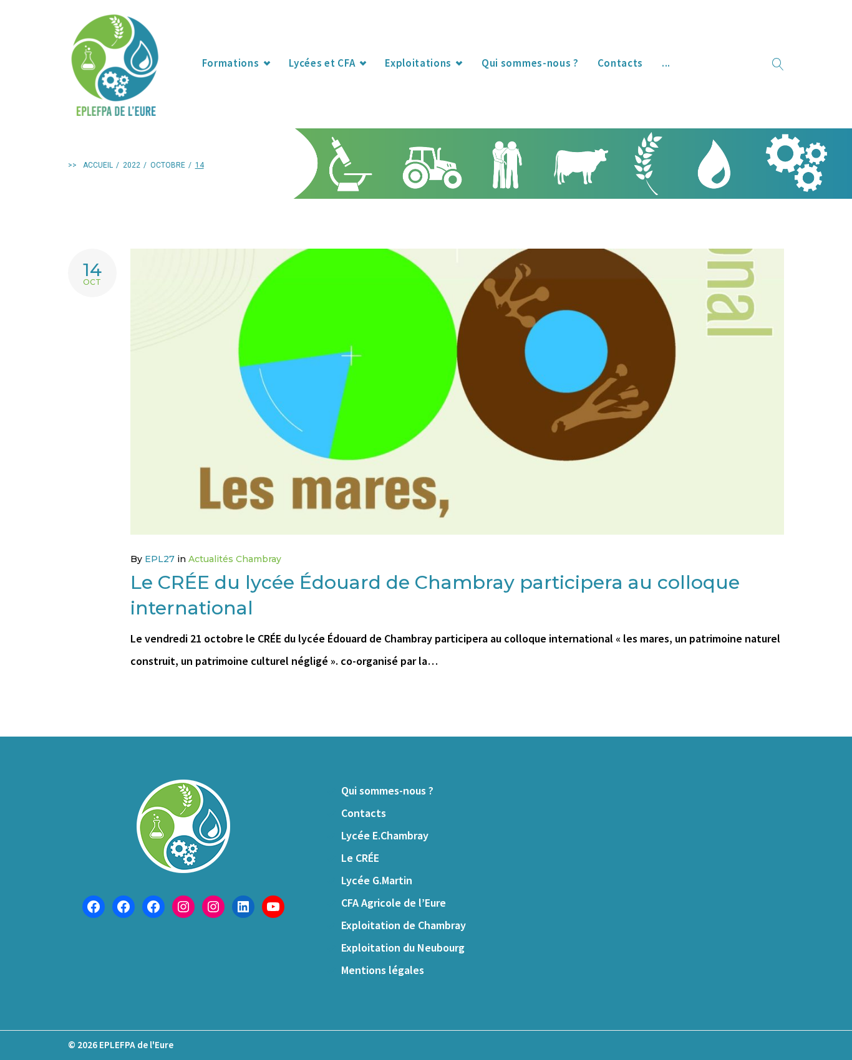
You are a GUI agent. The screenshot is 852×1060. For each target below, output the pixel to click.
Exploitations (418, 63)
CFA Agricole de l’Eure (393, 902)
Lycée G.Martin (376, 880)
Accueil (98, 165)
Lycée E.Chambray (384, 835)
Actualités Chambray (234, 559)
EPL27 (160, 559)
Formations (230, 63)
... (666, 63)
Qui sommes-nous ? (530, 63)
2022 (131, 165)
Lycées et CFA (322, 63)
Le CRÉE (360, 858)
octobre (167, 165)
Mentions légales (382, 970)
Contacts (620, 63)
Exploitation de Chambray (403, 925)
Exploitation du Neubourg (403, 947)
